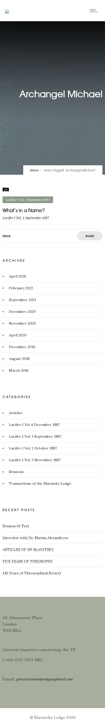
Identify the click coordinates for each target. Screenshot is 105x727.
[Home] (7, 8)
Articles (15, 413)
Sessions (16, 471)
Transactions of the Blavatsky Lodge (40, 483)
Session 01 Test (16, 526)
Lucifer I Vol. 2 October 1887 (33, 448)
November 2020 (22, 323)
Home (34, 170)
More (6, 236)
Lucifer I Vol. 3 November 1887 (35, 460)
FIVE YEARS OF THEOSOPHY (28, 561)
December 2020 (22, 311)
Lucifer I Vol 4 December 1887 (34, 424)
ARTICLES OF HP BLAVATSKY (28, 549)
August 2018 (19, 358)
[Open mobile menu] (95, 10)
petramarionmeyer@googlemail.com (44, 679)
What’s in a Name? (24, 210)
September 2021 (22, 300)
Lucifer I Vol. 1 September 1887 (35, 436)
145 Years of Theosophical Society (32, 573)
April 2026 (17, 276)
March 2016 (19, 370)
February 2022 (21, 288)
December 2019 (22, 347)
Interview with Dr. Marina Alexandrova (35, 537)
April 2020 (18, 335)
